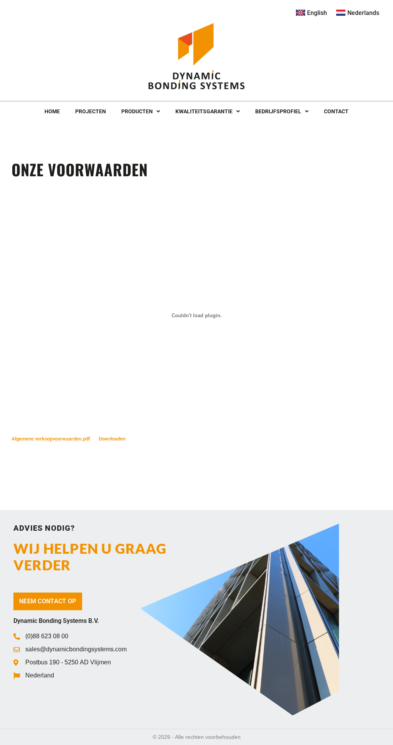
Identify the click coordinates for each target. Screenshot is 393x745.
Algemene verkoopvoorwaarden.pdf (51, 439)
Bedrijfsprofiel (278, 111)
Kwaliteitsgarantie (204, 111)
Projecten (90, 111)
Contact (336, 111)
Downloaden (112, 439)
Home (52, 111)
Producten (137, 111)
